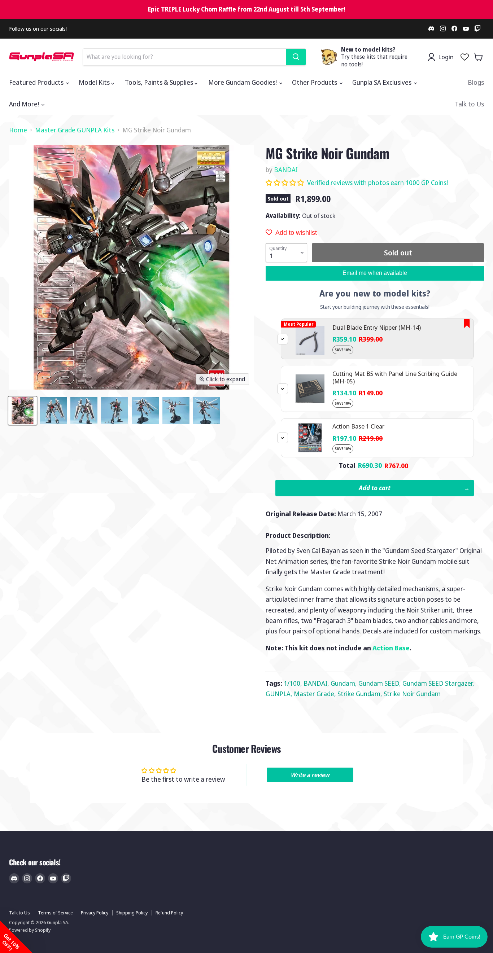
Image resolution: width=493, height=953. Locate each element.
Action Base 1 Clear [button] (358, 426)
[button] (285, 182)
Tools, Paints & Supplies (160, 82)
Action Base (391, 648)
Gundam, (344, 683)
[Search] (296, 57)
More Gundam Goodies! (243, 82)
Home (18, 130)
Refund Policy (169, 912)
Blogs (476, 82)
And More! (24, 104)
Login (446, 57)
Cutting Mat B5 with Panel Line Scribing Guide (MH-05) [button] (394, 377)
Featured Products (37, 82)
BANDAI (286, 169)
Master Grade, (315, 693)
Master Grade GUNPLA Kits (74, 130)
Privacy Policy (94, 912)
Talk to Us (469, 104)
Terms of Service (55, 912)
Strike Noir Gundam (412, 693)
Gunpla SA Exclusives (382, 82)
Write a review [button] (310, 775)
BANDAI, (317, 683)
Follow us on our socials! (38, 29)
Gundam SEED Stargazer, (438, 683)
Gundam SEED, (380, 683)
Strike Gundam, (360, 693)
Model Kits (95, 82)
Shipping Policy (132, 912)
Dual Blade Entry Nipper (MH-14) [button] (376, 327)
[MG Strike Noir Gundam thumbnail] (22, 410)
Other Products (315, 82)
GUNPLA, (280, 693)
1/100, (294, 683)
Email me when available (375, 273)
